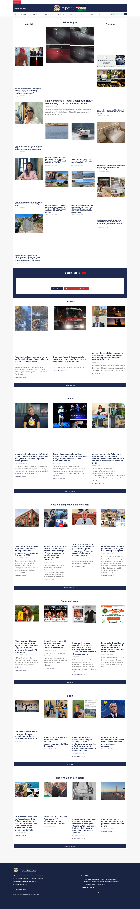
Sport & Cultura (76, 14)
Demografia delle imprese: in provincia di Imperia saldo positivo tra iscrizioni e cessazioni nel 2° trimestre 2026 (27, 550)
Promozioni (111, 24)
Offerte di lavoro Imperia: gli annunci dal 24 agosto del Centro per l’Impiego (112, 548)
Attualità (29, 24)
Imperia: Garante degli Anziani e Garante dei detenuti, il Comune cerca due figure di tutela (29, 203)
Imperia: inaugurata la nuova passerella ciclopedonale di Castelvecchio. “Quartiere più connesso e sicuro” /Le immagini (55, 209)
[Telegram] (120, 8)
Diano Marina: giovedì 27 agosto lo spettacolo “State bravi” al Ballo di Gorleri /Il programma (55, 644)
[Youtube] (116, 8)
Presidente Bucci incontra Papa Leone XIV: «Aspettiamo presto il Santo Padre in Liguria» (55, 820)
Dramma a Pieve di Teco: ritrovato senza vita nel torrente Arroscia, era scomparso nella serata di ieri (69, 359)
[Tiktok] (124, 8)
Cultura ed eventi (70, 601)
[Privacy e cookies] (13, 888)
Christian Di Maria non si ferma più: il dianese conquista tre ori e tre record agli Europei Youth (26, 735)
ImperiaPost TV (72, 273)
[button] (70, 385)
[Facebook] (109, 8)
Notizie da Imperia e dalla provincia (70, 504)
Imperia (23, 14)
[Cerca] (125, 14)
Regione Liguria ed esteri (70, 777)
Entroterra (47, 14)
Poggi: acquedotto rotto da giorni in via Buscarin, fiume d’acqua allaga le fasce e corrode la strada (31, 359)
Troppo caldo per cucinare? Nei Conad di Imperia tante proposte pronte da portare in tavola (110, 111)
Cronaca (70, 301)
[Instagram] (112, 8)
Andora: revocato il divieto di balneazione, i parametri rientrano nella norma (112, 822)
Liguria (61, 14)
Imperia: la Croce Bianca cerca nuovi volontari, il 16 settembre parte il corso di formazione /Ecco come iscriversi (113, 647)
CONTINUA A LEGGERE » (21, 377)
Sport (70, 696)
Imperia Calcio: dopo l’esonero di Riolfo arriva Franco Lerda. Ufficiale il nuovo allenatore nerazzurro (112, 741)
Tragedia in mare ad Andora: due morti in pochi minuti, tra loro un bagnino (81, 161)
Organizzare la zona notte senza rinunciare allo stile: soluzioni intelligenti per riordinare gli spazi (111, 167)
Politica (70, 398)
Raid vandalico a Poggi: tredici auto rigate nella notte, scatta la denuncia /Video (69, 102)
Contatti (91, 14)
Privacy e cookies (21, 889)
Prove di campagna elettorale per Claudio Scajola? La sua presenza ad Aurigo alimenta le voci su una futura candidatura (70, 457)
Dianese (34, 14)
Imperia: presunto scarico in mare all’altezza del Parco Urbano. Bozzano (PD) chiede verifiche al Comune (56, 160)
